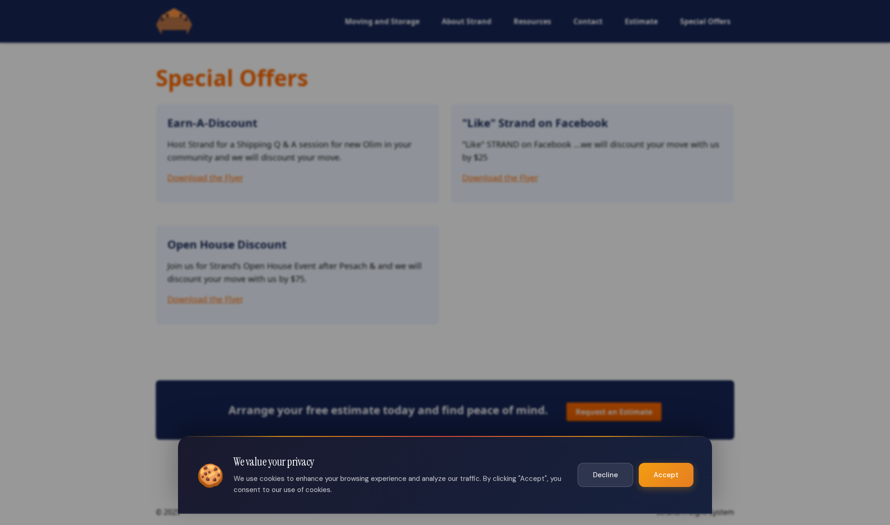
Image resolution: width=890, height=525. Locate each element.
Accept (666, 475)
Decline (605, 475)
